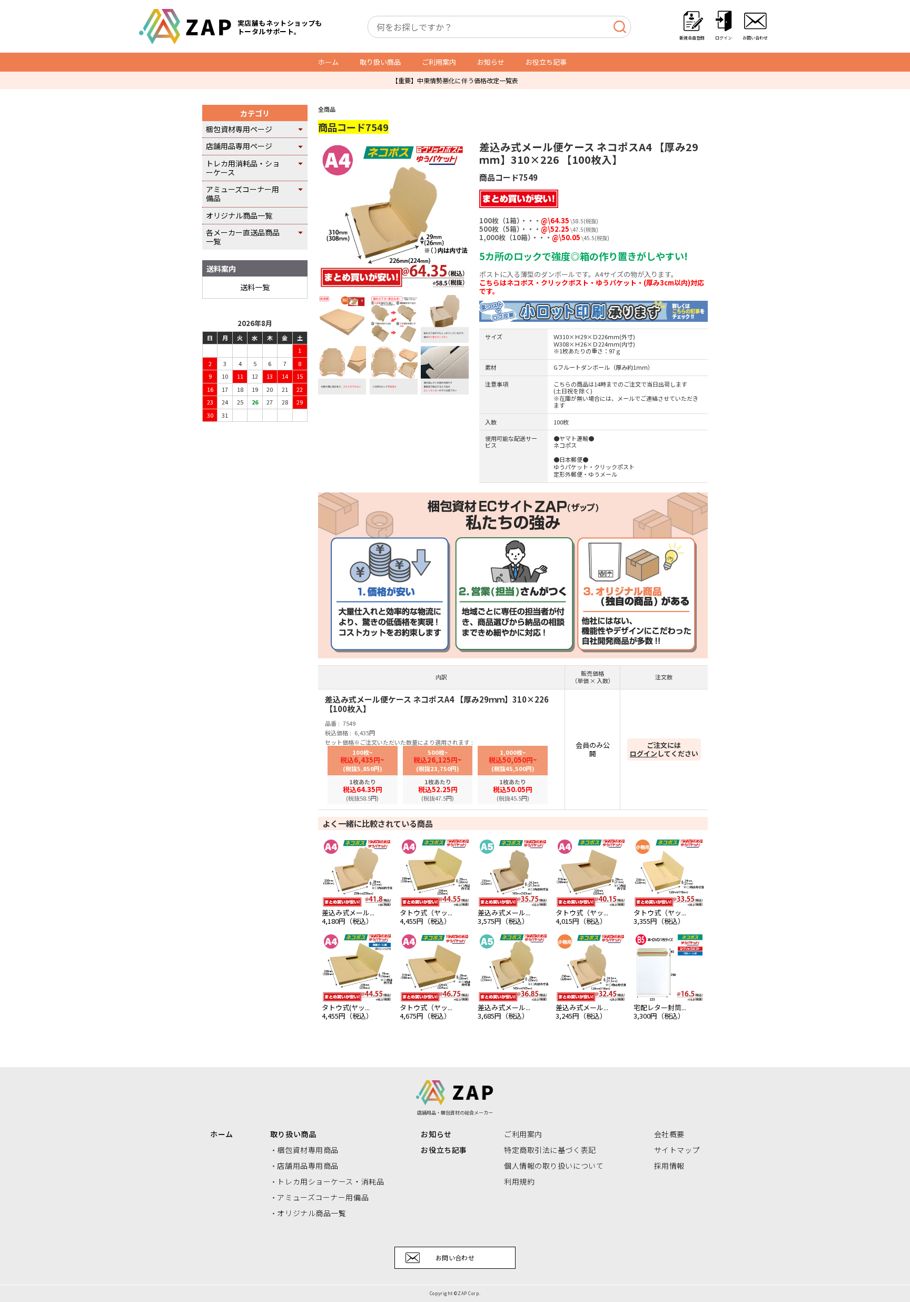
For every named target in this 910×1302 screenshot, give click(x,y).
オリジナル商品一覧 (239, 215)
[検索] (620, 27)
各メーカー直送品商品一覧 (243, 236)
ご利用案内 (439, 62)
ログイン (643, 753)
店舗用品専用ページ (239, 146)
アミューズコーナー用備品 (242, 193)
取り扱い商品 (380, 62)
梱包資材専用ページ (239, 129)
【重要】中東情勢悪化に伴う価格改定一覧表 (455, 80)
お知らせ (491, 62)
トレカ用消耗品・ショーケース (243, 167)
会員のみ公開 (593, 749)
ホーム (328, 62)
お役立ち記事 (546, 62)
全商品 (326, 109)
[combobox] (499, 27)
